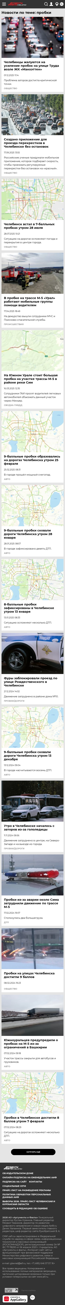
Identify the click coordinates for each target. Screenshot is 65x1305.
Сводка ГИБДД (13, 405)
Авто (7, 479)
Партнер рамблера (28, 1290)
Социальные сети (14, 1186)
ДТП (6, 922)
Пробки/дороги (14, 701)
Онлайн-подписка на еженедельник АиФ (29, 1177)
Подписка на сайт (14, 1181)
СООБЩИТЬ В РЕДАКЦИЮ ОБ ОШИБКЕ (25, 1208)
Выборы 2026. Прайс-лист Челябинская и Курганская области (28, 1202)
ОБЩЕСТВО (10, 88)
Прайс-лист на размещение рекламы (26, 1190)
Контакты (35, 1181)
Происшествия (14, 324)
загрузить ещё (33, 1152)
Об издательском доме (17, 1173)
